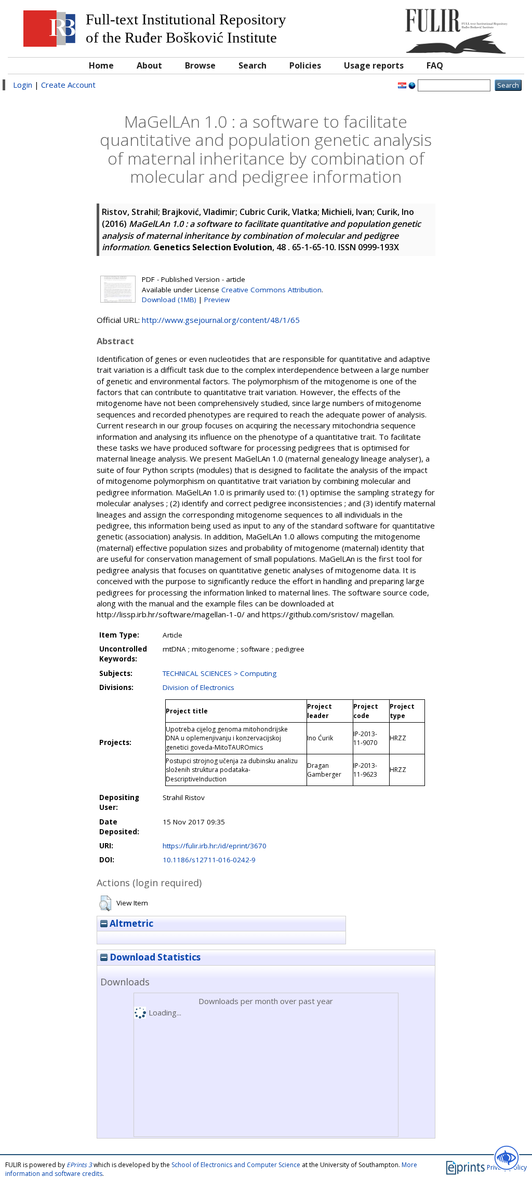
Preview (217, 299)
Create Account (68, 84)
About (149, 65)
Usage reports (374, 65)
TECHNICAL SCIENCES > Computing (219, 673)
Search (252, 65)
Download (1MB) (169, 299)
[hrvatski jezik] (402, 84)
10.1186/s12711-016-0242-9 (209, 859)
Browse (200, 65)
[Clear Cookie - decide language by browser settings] (412, 84)
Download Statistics (154, 957)
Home (101, 65)
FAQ (435, 65)
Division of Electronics (198, 687)
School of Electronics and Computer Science (235, 1164)
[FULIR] (453, 27)
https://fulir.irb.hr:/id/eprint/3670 (215, 845)
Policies (305, 65)
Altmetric (130, 923)
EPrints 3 (79, 1164)
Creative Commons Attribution (271, 289)
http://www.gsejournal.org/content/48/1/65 (221, 320)
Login (22, 84)
